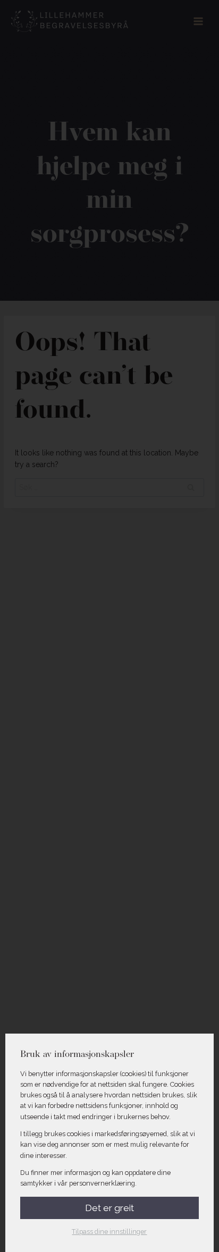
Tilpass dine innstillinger (109, 1232)
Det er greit (109, 1208)
